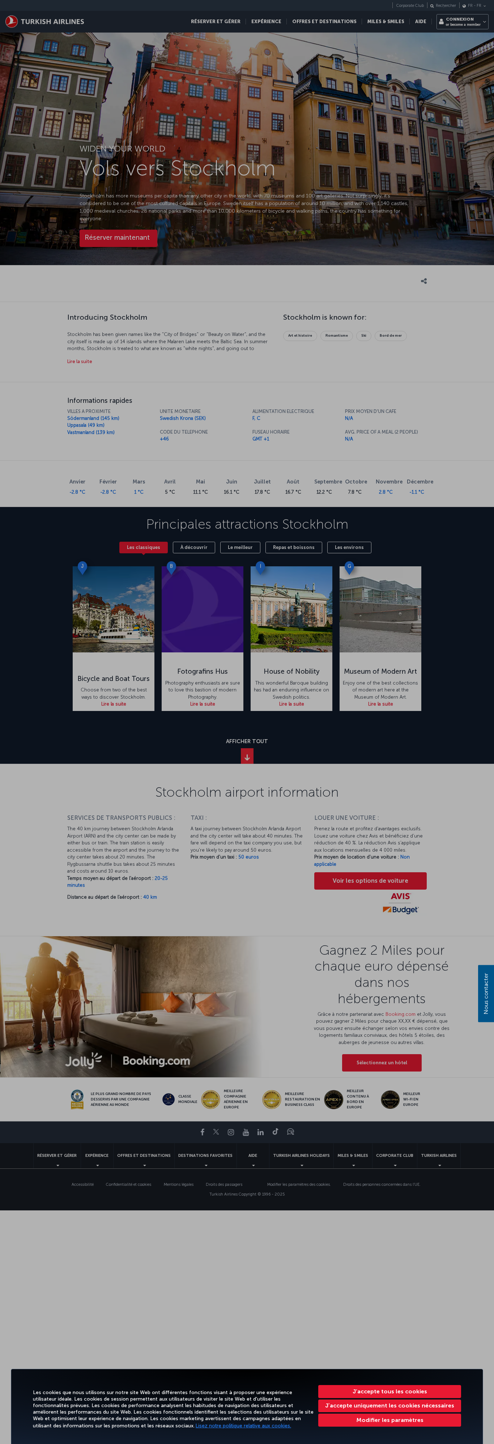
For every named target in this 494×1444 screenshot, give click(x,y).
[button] (389, 1420)
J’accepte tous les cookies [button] (390, 1391)
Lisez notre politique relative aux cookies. (243, 1426)
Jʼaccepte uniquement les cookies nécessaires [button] (389, 1405)
